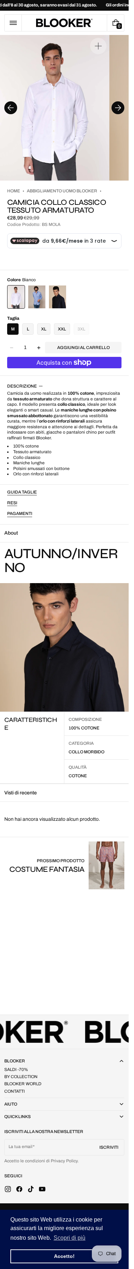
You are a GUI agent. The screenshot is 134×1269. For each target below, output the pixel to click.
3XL (83, 331)
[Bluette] (37, 297)
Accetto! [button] (64, 1256)
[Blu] (57, 297)
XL (43, 329)
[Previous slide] (10, 107)
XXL (62, 329)
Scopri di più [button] (69, 1238)
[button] (13, 23)
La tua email (21, 1146)
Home (13, 190)
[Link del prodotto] (66, 865)
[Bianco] (16, 297)
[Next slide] (117, 107)
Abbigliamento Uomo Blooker (62, 190)
